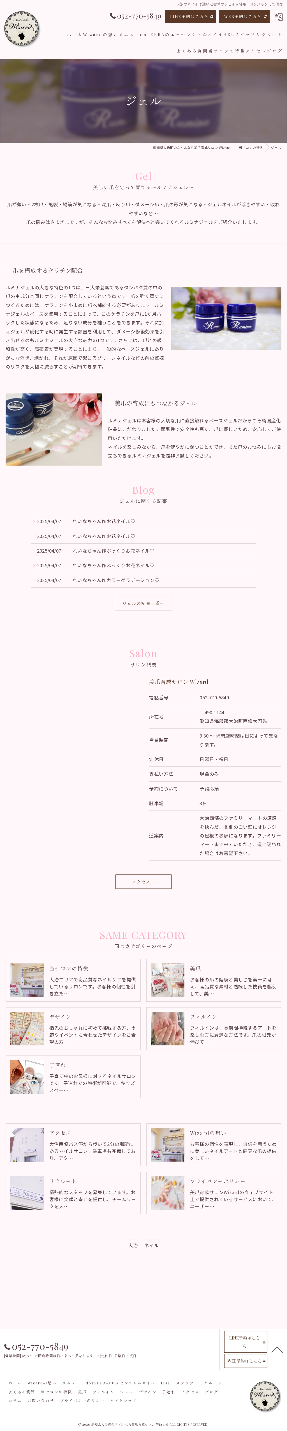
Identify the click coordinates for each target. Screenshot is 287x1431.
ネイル (151, 1245)
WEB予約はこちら (242, 16)
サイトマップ (123, 1400)
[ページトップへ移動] (277, 1349)
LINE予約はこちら (189, 16)
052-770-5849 (214, 697)
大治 (133, 1245)
